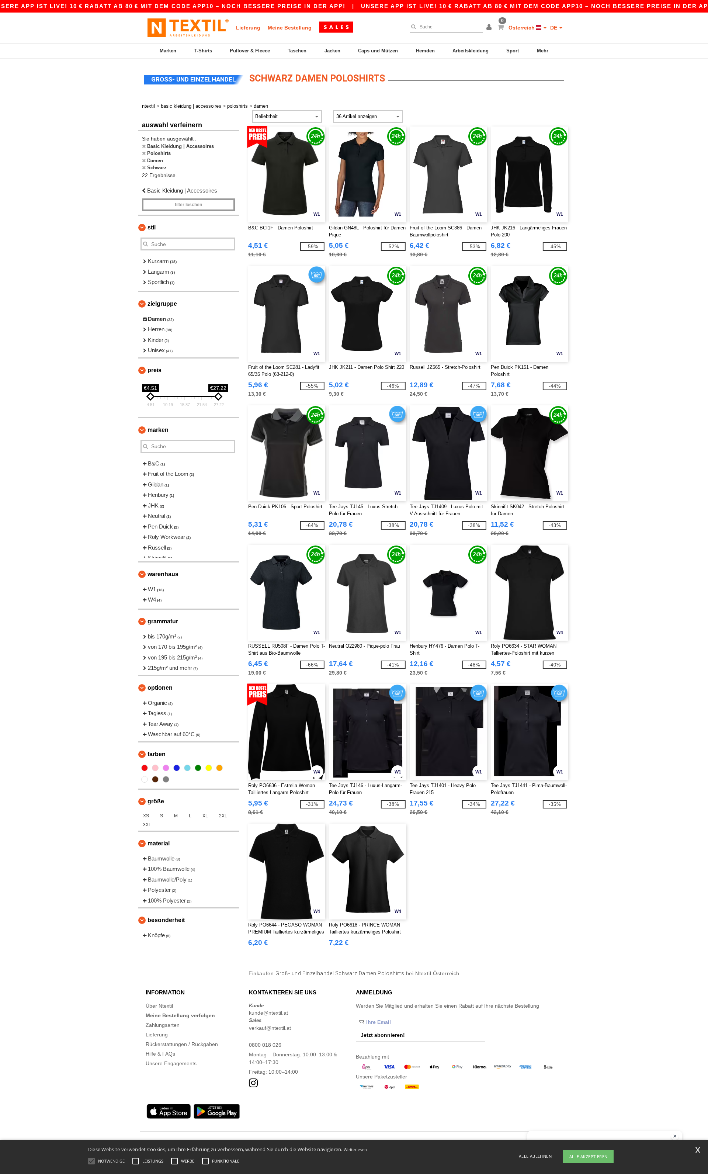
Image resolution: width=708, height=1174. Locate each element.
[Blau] (176, 768)
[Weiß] (144, 779)
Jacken (332, 50)
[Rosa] (155, 768)
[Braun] (155, 779)
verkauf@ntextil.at (270, 1028)
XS (146, 815)
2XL (223, 815)
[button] (490, 28)
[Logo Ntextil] (188, 28)
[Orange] (219, 768)
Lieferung (248, 28)
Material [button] (159, 843)
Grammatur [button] (163, 621)
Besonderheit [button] (166, 920)
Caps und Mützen (378, 50)
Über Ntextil (159, 1006)
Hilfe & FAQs (160, 1054)
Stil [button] (152, 227)
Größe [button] (156, 801)
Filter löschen (188, 204)
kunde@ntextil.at (268, 1013)
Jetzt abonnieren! (383, 1035)
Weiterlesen (355, 1149)
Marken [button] (158, 430)
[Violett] (166, 768)
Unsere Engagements (171, 1063)
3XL (147, 824)
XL (205, 815)
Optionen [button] (160, 688)
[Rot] (144, 768)
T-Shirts (203, 50)
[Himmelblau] (187, 768)
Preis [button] (155, 370)
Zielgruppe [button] (162, 304)
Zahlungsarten (163, 1025)
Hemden (425, 50)
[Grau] (166, 779)
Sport (512, 50)
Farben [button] (157, 754)
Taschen (297, 50)
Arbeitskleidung (470, 50)
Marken (168, 50)
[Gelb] (208, 768)
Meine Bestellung (290, 28)
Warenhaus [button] (163, 574)
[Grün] (198, 768)
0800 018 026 (265, 1045)
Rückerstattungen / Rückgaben (182, 1044)
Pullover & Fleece (250, 50)
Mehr (542, 50)
